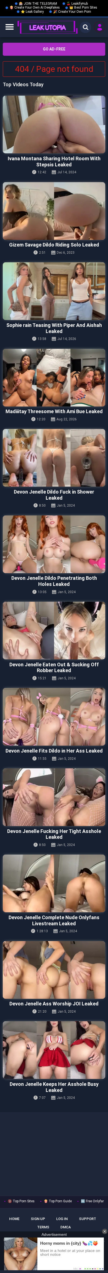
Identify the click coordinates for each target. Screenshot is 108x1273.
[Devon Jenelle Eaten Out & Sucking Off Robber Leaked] (54, 630)
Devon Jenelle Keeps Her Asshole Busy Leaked (54, 1087)
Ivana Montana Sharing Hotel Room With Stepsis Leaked (54, 161)
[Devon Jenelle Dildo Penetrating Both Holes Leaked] (54, 544)
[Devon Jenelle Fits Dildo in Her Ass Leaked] (54, 717)
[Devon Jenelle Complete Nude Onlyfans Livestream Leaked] (54, 883)
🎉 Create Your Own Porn (72, 12)
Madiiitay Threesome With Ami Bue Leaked (54, 411)
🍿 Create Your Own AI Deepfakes (34, 7)
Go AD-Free (54, 49)
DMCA (65, 1227)
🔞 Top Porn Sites (21, 1201)
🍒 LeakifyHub (77, 4)
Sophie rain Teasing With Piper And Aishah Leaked (54, 328)
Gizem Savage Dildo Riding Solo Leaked (54, 245)
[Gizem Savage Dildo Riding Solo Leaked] (54, 211)
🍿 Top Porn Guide (58, 1201)
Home (14, 1219)
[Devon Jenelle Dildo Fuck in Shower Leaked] (54, 458)
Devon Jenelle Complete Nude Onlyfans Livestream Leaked (54, 920)
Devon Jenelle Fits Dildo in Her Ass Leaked (54, 751)
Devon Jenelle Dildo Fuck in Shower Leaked (54, 495)
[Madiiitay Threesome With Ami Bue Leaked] (54, 377)
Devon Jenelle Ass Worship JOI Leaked (54, 1004)
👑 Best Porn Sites (83, 7)
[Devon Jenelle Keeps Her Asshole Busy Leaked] (54, 1050)
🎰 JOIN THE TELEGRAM (38, 4)
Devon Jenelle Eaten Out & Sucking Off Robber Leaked (54, 668)
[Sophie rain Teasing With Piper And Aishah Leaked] (54, 291)
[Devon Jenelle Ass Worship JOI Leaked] (54, 970)
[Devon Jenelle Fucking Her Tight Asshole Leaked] (54, 797)
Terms (43, 1227)
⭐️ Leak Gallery (32, 12)
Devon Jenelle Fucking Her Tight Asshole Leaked (54, 834)
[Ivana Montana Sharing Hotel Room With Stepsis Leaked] (54, 124)
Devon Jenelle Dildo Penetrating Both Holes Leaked (54, 581)
